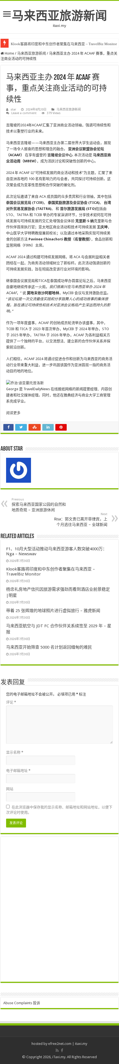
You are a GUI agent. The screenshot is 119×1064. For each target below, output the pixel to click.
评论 (11, 702)
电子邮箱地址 (18, 771)
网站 (9, 789)
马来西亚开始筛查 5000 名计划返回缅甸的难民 (49, 647)
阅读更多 (13, 413)
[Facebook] (62, 1050)
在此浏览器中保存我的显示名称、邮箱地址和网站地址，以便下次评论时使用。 (59, 809)
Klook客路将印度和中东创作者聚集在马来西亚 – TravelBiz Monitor (64, 44)
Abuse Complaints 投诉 (21, 1003)
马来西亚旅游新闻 (59, 15)
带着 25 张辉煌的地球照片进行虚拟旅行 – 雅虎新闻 (53, 610)
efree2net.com (59, 1044)
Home (9, 53)
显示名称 (14, 752)
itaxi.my (81, 1044)
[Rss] (57, 1050)
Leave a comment (24, 113)
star (13, 109)
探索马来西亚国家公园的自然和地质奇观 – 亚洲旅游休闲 (39, 505)
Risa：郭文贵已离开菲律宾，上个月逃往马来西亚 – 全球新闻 (80, 519)
